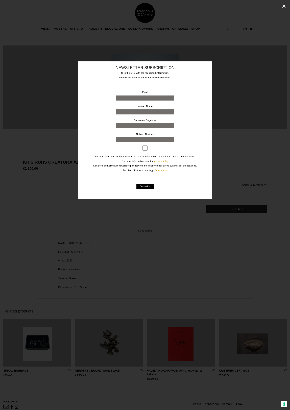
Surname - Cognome (145, 120)
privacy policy (161, 161)
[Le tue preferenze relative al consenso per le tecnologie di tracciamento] (284, 404)
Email (145, 92)
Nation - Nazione (145, 134)
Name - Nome (145, 106)
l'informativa (161, 170)
